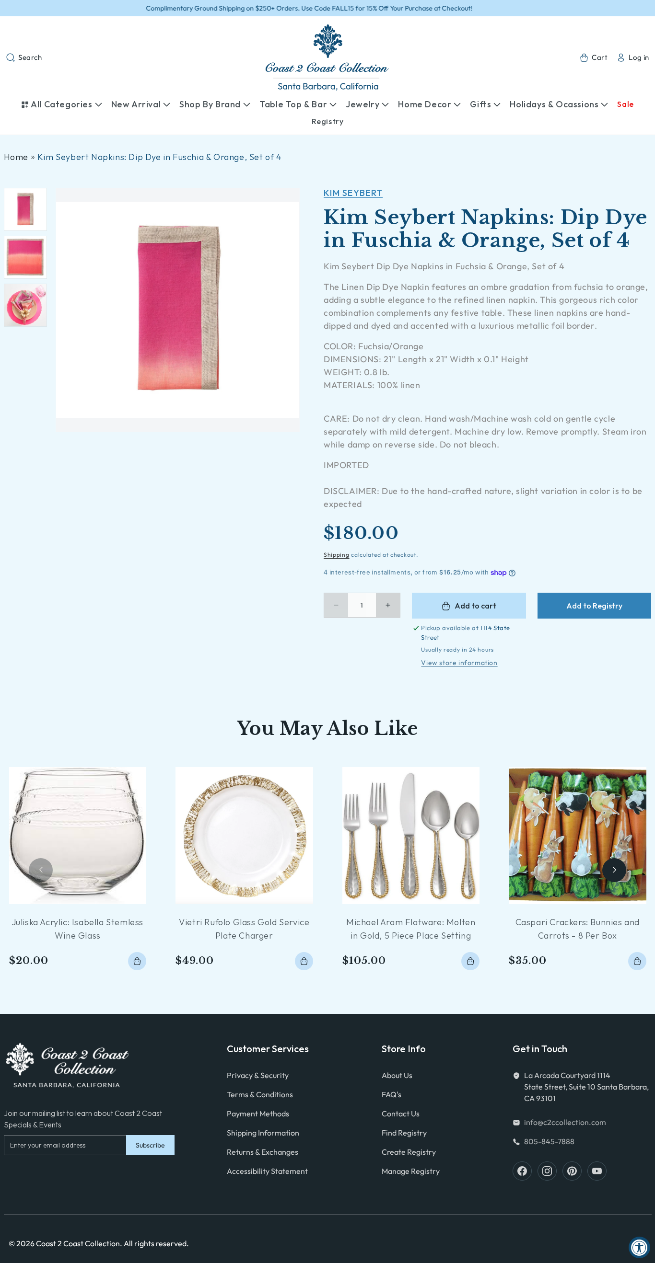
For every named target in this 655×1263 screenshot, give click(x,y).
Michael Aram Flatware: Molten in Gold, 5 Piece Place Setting (410, 929)
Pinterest (572, 1171)
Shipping (337, 554)
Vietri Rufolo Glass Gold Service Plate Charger (244, 929)
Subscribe (150, 1145)
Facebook (522, 1171)
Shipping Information (263, 1132)
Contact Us (401, 1113)
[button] (24, 57)
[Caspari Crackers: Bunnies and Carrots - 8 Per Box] (577, 836)
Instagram (547, 1171)
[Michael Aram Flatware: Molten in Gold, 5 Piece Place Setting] (411, 836)
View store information (459, 662)
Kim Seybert (353, 192)
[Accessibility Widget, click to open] (639, 1247)
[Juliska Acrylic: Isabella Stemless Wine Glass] (78, 836)
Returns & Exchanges (262, 1152)
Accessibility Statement (267, 1171)
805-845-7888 (549, 1141)
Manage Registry (411, 1171)
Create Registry (409, 1152)
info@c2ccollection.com (565, 1122)
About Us (397, 1075)
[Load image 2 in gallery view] (25, 257)
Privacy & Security (258, 1075)
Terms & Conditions (260, 1094)
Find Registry (404, 1132)
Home (16, 156)
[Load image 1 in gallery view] (25, 209)
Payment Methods (258, 1113)
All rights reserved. (156, 1243)
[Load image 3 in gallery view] (25, 305)
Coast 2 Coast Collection (78, 1243)
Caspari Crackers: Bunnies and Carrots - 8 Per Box (577, 929)
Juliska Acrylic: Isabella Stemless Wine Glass (77, 929)
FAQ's (391, 1094)
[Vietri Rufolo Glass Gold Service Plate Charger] (244, 836)
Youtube (597, 1171)
